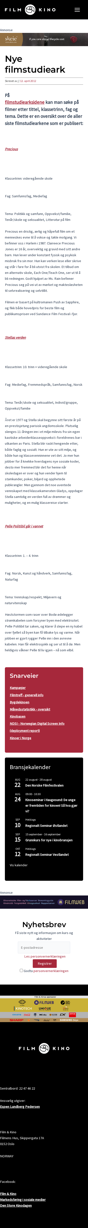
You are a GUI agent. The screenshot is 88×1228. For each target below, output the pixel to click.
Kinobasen (17, 716)
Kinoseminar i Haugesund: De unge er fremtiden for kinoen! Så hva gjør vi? (51, 805)
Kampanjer (18, 687)
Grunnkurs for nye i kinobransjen (49, 840)
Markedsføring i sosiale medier (23, 1199)
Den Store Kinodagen (16, 1205)
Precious (11, 149)
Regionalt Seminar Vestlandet (47, 854)
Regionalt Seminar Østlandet (46, 825)
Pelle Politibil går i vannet (24, 526)
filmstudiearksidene (24, 102)
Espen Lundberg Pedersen (20, 1106)
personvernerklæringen (50, 971)
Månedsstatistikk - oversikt (30, 709)
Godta (45, 971)
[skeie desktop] (44, 39)
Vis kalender (19, 865)
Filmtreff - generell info (27, 695)
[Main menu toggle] (77, 10)
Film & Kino (8, 1193)
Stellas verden (15, 337)
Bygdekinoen (19, 702)
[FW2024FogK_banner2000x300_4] (44, 902)
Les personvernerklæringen (45, 956)
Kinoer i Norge (20, 738)
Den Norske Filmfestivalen (44, 785)
